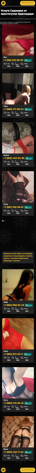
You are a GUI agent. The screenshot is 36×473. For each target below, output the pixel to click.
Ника (6, 351)
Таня (6, 106)
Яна (5, 57)
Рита (6, 400)
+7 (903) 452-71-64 (17, 452)
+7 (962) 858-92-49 (17, 305)
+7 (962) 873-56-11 (17, 354)
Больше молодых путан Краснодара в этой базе (27, 3)
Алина (6, 155)
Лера (6, 302)
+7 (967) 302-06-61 (17, 207)
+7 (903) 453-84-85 (18, 158)
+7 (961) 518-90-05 (17, 60)
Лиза (6, 204)
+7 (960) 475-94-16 (17, 403)
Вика (6, 449)
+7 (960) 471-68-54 (17, 109)
